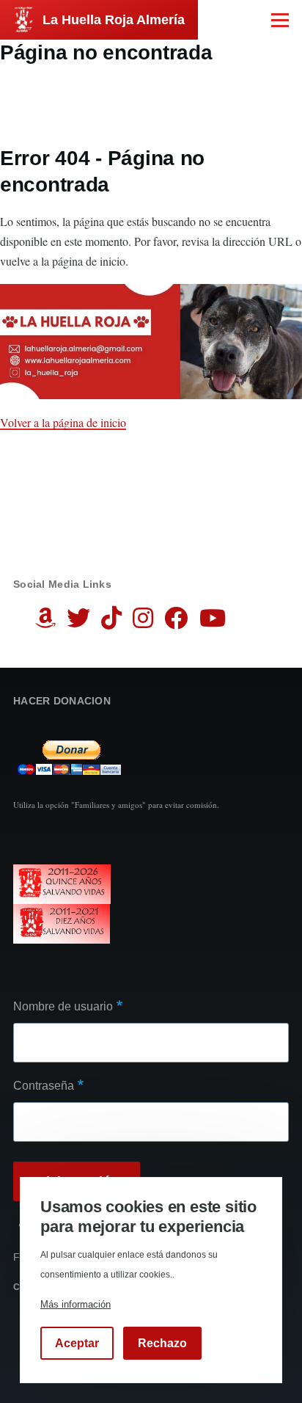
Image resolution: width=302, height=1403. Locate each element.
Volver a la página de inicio (63, 422)
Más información (75, 1304)
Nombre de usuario (63, 1006)
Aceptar (77, 1343)
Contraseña (43, 1085)
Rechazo (162, 1343)
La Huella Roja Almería (114, 19)
